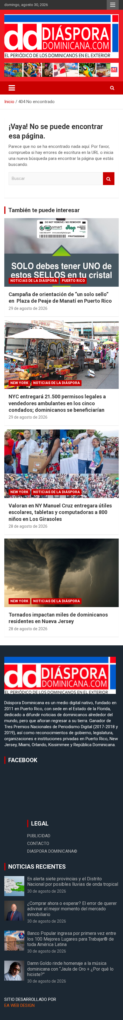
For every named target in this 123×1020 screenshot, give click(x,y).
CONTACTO (38, 843)
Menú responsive (113, 5)
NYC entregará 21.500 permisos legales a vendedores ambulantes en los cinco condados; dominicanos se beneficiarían (57, 403)
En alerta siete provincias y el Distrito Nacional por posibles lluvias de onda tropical (72, 881)
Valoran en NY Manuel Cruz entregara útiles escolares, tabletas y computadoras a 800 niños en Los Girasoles (60, 512)
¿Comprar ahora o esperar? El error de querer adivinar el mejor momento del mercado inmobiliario (72, 909)
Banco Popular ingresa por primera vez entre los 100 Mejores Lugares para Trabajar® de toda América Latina (71, 939)
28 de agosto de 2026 (28, 526)
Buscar (108, 178)
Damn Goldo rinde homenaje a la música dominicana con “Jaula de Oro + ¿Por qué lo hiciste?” (70, 969)
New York (19, 383)
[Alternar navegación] (11, 88)
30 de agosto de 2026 (46, 891)
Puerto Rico (73, 281)
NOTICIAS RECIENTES (37, 866)
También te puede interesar (44, 210)
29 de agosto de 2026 (28, 308)
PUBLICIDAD (38, 835)
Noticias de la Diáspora (33, 281)
